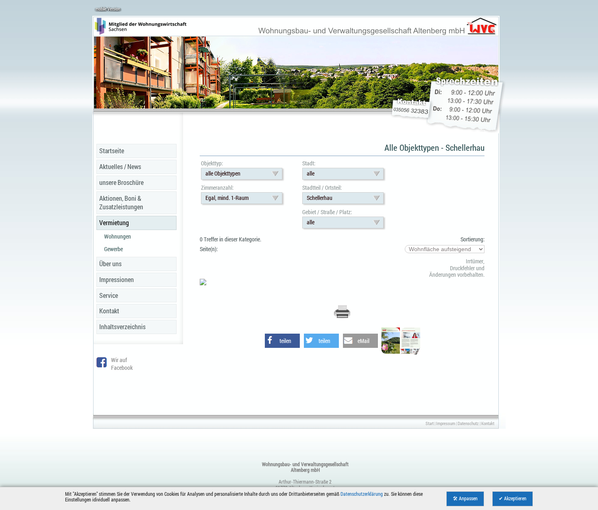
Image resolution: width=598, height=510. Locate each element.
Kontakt (109, 310)
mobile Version (108, 9)
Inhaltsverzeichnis (122, 326)
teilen (285, 341)
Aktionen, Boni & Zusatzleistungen (121, 202)
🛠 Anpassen (465, 498)
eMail (363, 341)
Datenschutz (468, 423)
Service (108, 295)
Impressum (445, 423)
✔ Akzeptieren (512, 498)
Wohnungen (117, 236)
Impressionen (116, 279)
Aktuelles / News (120, 166)
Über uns (110, 263)
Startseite (111, 150)
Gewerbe (113, 249)
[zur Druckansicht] (342, 317)
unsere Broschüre (121, 182)
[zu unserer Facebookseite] (101, 365)
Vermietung (114, 222)
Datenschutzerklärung (361, 494)
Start (430, 423)
